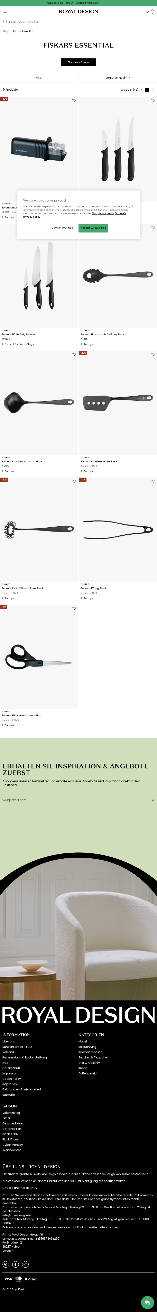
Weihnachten (11, 1150)
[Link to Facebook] (15, 1264)
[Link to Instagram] (25, 1264)
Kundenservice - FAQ (17, 1046)
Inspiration (9, 1084)
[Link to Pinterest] (5, 1264)
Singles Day (10, 1134)
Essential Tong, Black (93, 588)
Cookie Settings (62, 227)
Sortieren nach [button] (115, 78)
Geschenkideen (13, 1123)
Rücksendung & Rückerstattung (24, 1057)
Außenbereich (88, 1073)
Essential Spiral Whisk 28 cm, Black (22, 588)
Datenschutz (11, 1068)
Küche (82, 1068)
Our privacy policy (103, 213)
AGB (5, 1062)
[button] (147, 11)
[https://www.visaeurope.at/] (8, 1279)
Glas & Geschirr (89, 1062)
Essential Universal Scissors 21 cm (22, 715)
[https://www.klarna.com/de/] (31, 1279)
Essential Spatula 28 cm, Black (99, 461)
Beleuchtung (87, 1046)
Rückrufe (8, 1094)
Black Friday (10, 1139)
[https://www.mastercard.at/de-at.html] (18, 1279)
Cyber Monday (12, 1144)
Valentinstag (11, 1112)
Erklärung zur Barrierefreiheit (21, 1089)
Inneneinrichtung (90, 1052)
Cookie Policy (11, 1078)
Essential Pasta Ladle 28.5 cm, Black (102, 334)
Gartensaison (11, 1128)
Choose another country (19, 1188)
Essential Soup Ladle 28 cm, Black (22, 461)
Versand (8, 1052)
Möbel (82, 1041)
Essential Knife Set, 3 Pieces (18, 334)
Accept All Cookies (93, 228)
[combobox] (117, 77)
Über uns (8, 1041)
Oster (6, 1118)
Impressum (10, 1073)
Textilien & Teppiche (92, 1057)
